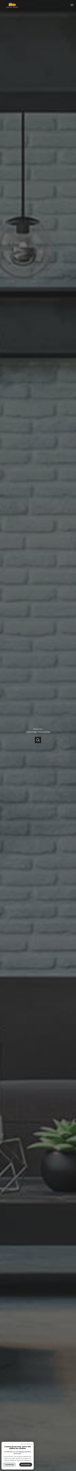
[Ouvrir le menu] (73, 5)
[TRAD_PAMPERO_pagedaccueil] (12, 8)
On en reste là (25, 1444)
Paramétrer (9, 1464)
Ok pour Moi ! (25, 1464)
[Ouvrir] (38, 740)
